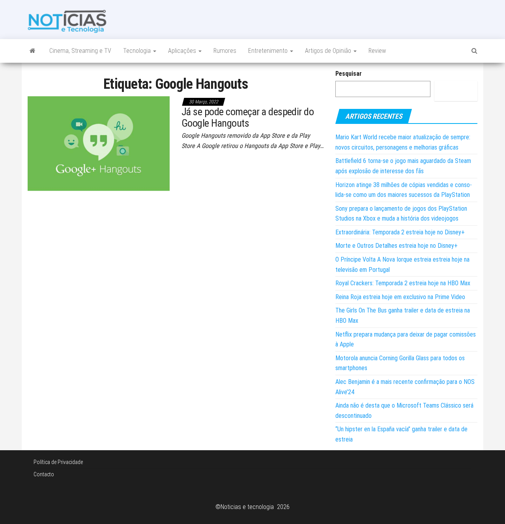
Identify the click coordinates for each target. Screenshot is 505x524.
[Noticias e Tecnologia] (32, 51)
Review (377, 50)
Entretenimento (268, 50)
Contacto (44, 474)
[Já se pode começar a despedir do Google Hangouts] (99, 143)
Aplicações (183, 50)
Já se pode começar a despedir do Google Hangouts (247, 117)
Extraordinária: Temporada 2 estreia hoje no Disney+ (400, 232)
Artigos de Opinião (329, 50)
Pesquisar (348, 73)
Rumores (224, 50)
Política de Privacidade (58, 462)
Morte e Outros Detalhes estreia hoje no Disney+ (396, 245)
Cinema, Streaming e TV (80, 50)
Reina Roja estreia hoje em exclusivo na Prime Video (400, 297)
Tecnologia (137, 50)
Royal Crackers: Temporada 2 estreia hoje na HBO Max (402, 283)
